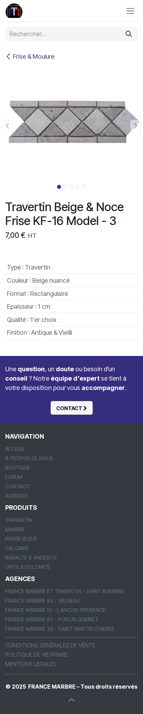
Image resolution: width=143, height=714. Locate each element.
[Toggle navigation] (130, 10)
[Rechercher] (129, 34)
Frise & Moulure (33, 56)
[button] (7, 125)
